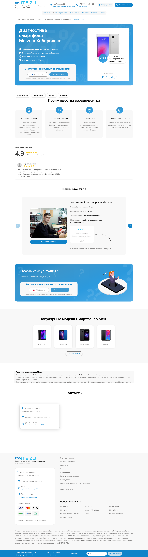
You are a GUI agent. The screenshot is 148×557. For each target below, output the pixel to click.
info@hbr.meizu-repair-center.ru (37, 417)
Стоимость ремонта (67, 458)
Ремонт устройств (61, 13)
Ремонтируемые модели (69, 476)
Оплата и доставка (67, 462)
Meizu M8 (63, 510)
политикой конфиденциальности (62, 78)
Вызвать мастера (49, 242)
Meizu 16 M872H (66, 517)
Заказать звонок (124, 5)
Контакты (94, 13)
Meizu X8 (88, 506)
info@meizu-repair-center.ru (31, 481)
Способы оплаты (66, 489)
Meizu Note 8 (114, 506)
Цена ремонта (74, 13)
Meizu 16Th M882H (116, 514)
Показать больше (74, 353)
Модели (51, 95)
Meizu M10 (64, 506)
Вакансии (85, 13)
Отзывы (102, 13)
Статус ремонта (106, 5)
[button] (130, 226)
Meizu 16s (88, 514)
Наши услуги (65, 480)
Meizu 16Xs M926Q (92, 510)
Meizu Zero (113, 510)
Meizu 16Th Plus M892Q (69, 514)
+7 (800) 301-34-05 (86, 4)
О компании (47, 13)
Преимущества (22, 95)
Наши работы (38, 95)
